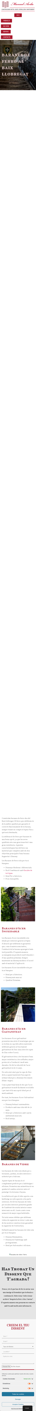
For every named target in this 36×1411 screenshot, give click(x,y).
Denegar (18, 1399)
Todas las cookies (18, 1394)
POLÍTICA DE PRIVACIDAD (18, 1408)
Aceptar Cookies (18, 1404)
